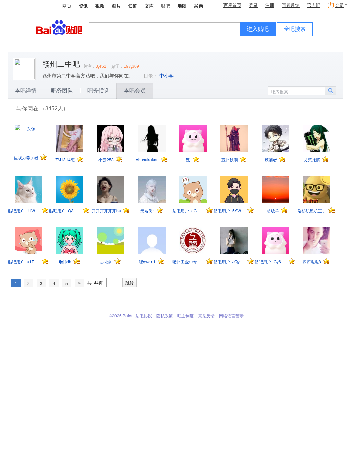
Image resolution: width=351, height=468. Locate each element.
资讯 (83, 5)
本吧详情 (26, 91)
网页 (66, 5)
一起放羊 (271, 210)
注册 (269, 5)
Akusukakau (147, 159)
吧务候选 (98, 91)
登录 (253, 5)
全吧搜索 (295, 29)
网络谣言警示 (231, 315)
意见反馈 (206, 315)
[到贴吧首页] (59, 27)
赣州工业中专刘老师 (188, 261)
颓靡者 (271, 159)
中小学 (166, 75)
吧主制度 (185, 315)
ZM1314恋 (65, 159)
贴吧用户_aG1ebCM (188, 210)
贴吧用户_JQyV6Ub (229, 261)
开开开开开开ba (106, 210)
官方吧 (313, 5)
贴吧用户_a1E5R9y (24, 261)
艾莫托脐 (312, 159)
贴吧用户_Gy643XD (271, 261)
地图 (182, 5)
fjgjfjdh (65, 261)
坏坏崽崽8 (311, 261)
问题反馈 (291, 5)
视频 (99, 5)
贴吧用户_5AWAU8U (229, 210)
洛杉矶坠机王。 (312, 210)
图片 (116, 5)
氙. (188, 159)
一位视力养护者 (24, 157)
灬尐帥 (106, 261)
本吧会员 (135, 91)
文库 (149, 5)
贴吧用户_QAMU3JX (65, 210)
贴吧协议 (143, 315)
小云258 (106, 159)
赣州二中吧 (61, 64)
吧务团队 (62, 91)
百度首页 (232, 5)
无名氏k (147, 210)
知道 (132, 5)
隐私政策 (164, 315)
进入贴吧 (258, 29)
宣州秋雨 (229, 159)
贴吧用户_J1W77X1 (24, 210)
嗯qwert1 (147, 261)
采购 (198, 5)
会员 (339, 5)
